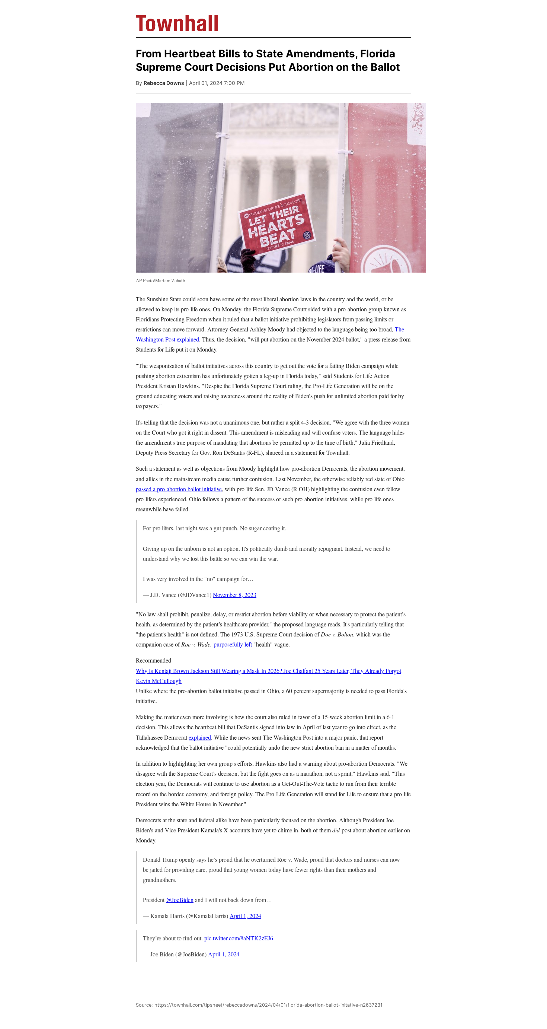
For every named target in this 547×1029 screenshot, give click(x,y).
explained (200, 737)
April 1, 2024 (245, 916)
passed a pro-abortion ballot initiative (179, 489)
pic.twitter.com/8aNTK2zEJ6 (238, 938)
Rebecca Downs (164, 83)
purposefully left (233, 644)
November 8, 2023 (234, 594)
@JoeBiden (179, 899)
